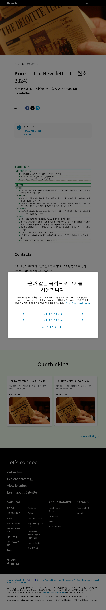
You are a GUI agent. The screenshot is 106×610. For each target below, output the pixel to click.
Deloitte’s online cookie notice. (78, 303)
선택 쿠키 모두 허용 (53, 314)
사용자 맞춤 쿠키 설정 (53, 327)
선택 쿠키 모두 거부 (53, 320)
